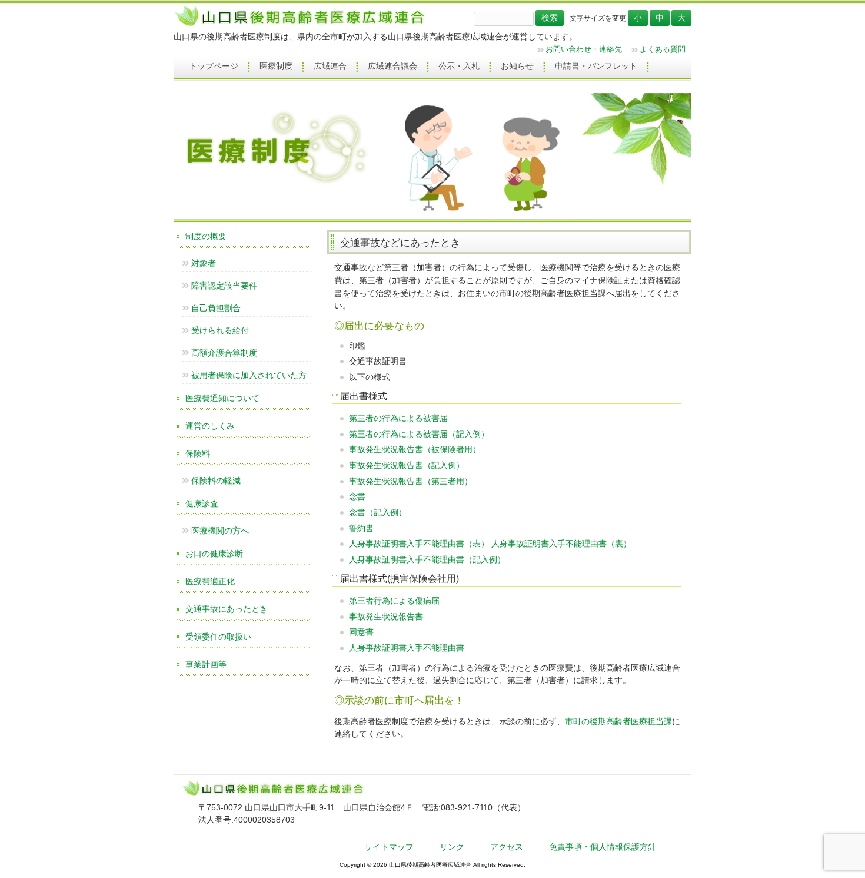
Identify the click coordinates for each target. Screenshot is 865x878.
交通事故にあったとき (226, 609)
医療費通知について (222, 398)
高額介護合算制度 (224, 352)
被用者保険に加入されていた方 (249, 375)
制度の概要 (206, 236)
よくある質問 (663, 49)
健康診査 (201, 503)
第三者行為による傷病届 (394, 600)
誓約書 (361, 528)
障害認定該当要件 (224, 285)
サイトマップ (389, 847)
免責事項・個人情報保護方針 (602, 847)
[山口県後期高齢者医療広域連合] (304, 25)
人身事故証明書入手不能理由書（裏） (561, 543)
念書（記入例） (378, 512)
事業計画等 (206, 664)
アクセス (506, 847)
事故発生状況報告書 (386, 616)
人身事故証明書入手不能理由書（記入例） (427, 559)
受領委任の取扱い (218, 636)
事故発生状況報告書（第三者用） (411, 481)
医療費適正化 (210, 581)
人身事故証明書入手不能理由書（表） (419, 543)
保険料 (197, 453)
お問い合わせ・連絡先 (583, 49)
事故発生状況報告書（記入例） (406, 465)
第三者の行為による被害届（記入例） (419, 434)
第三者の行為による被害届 (398, 418)
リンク (452, 847)
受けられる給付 (220, 330)
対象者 (203, 263)
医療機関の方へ (220, 530)
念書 (357, 496)
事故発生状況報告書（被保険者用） (415, 449)
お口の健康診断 (214, 553)
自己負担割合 (216, 308)
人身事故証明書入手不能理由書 (406, 647)
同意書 (361, 632)
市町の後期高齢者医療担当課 (618, 721)
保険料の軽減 (216, 480)
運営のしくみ (210, 425)
